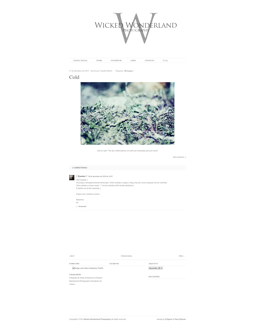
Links (133, 60)
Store (99, 60)
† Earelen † (81, 176)
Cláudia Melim (75, 275)
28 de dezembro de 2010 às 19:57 (100, 176)
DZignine (169, 319)
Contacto (149, 60)
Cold (74, 76)
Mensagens (128, 71)
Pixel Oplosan (180, 319)
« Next (72, 256)
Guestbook (116, 60)
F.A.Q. (165, 60)
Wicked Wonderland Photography (97, 319)
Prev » (181, 256)
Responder (82, 206)
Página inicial (81, 60)
